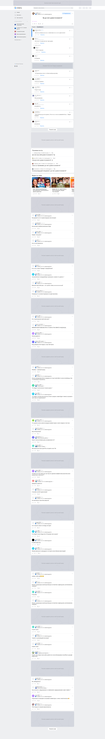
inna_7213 (36, 158)
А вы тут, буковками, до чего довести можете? (46, 165)
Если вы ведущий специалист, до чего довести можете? (49, 171)
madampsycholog (37, 152)
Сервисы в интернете (43, 653)
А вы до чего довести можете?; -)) (42, 160)
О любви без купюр (44, 152)
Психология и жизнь (41, 688)
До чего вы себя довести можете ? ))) (43, 155)
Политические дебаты (42, 438)
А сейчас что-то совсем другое (44, 14)
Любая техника (41, 446)
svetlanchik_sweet (37, 163)
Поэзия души (40, 386)
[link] (41, 186)
